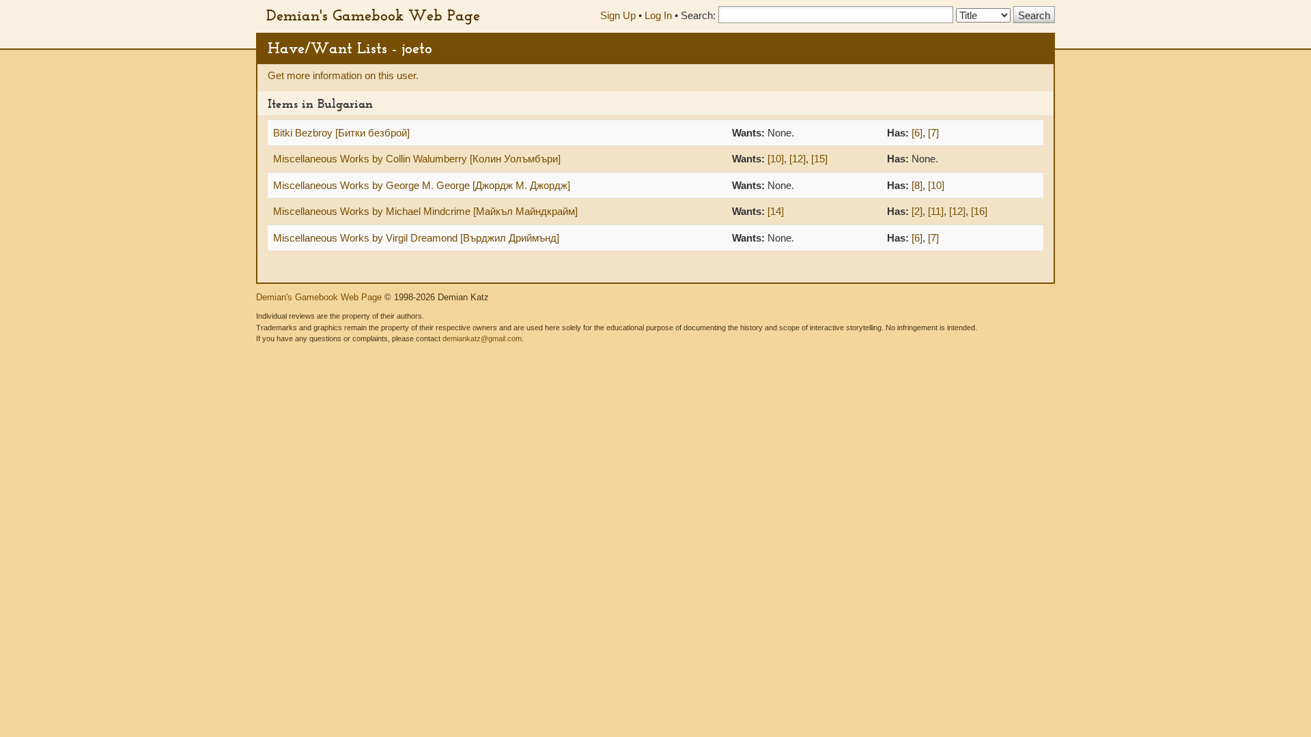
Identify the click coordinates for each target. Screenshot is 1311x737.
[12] (797, 158)
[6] (917, 133)
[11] (936, 211)
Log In (658, 15)
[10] (775, 158)
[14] (775, 211)
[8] (917, 185)
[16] (979, 211)
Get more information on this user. (343, 75)
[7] (933, 133)
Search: (698, 15)
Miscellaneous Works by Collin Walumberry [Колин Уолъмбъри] (417, 158)
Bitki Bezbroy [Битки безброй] (341, 133)
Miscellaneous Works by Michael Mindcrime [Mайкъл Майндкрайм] (425, 211)
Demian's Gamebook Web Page (373, 15)
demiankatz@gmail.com (482, 338)
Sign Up (618, 15)
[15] (819, 158)
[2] (917, 211)
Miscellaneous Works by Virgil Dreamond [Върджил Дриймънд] (416, 238)
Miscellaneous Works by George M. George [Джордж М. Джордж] (421, 185)
